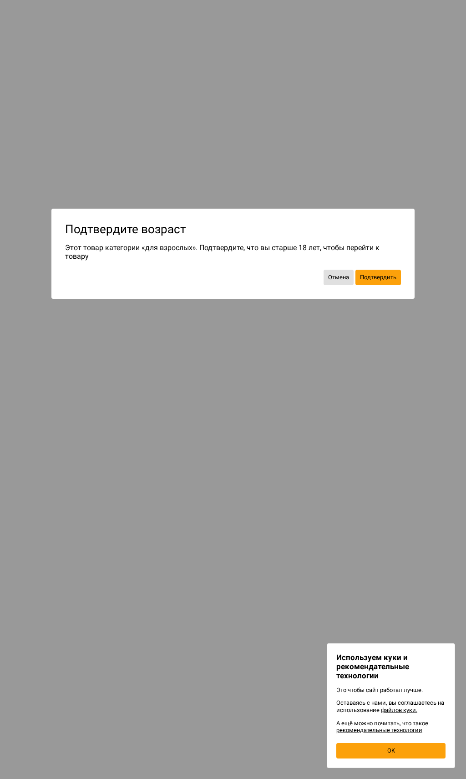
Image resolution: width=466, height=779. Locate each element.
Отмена (338, 277)
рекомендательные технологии (379, 730)
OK (391, 750)
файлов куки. (399, 710)
